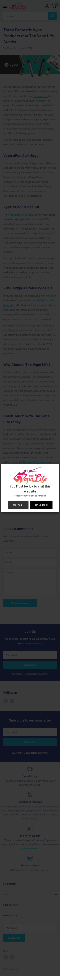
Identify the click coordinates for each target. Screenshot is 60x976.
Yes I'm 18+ (18, 504)
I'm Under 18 (41, 504)
